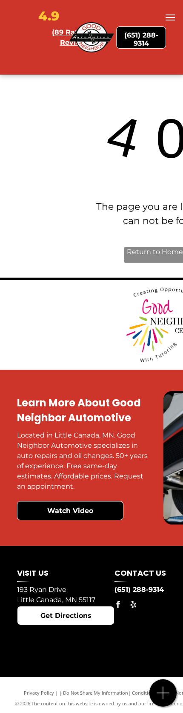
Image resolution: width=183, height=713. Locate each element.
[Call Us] (163, 697)
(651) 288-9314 (139, 589)
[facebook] (117, 605)
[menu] (170, 17)
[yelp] (133, 605)
